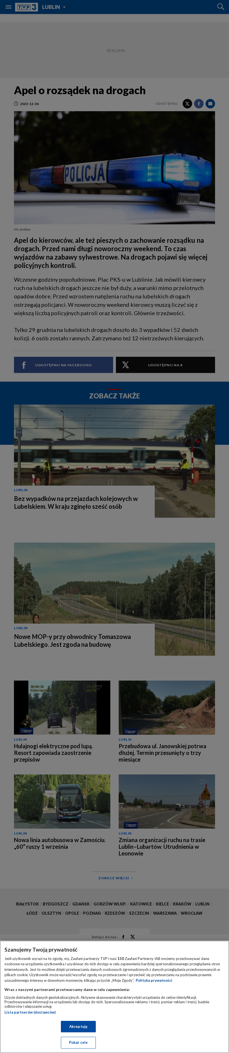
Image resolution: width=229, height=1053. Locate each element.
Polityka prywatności (154, 980)
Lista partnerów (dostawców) (30, 1012)
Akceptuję (78, 1026)
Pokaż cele (78, 1042)
